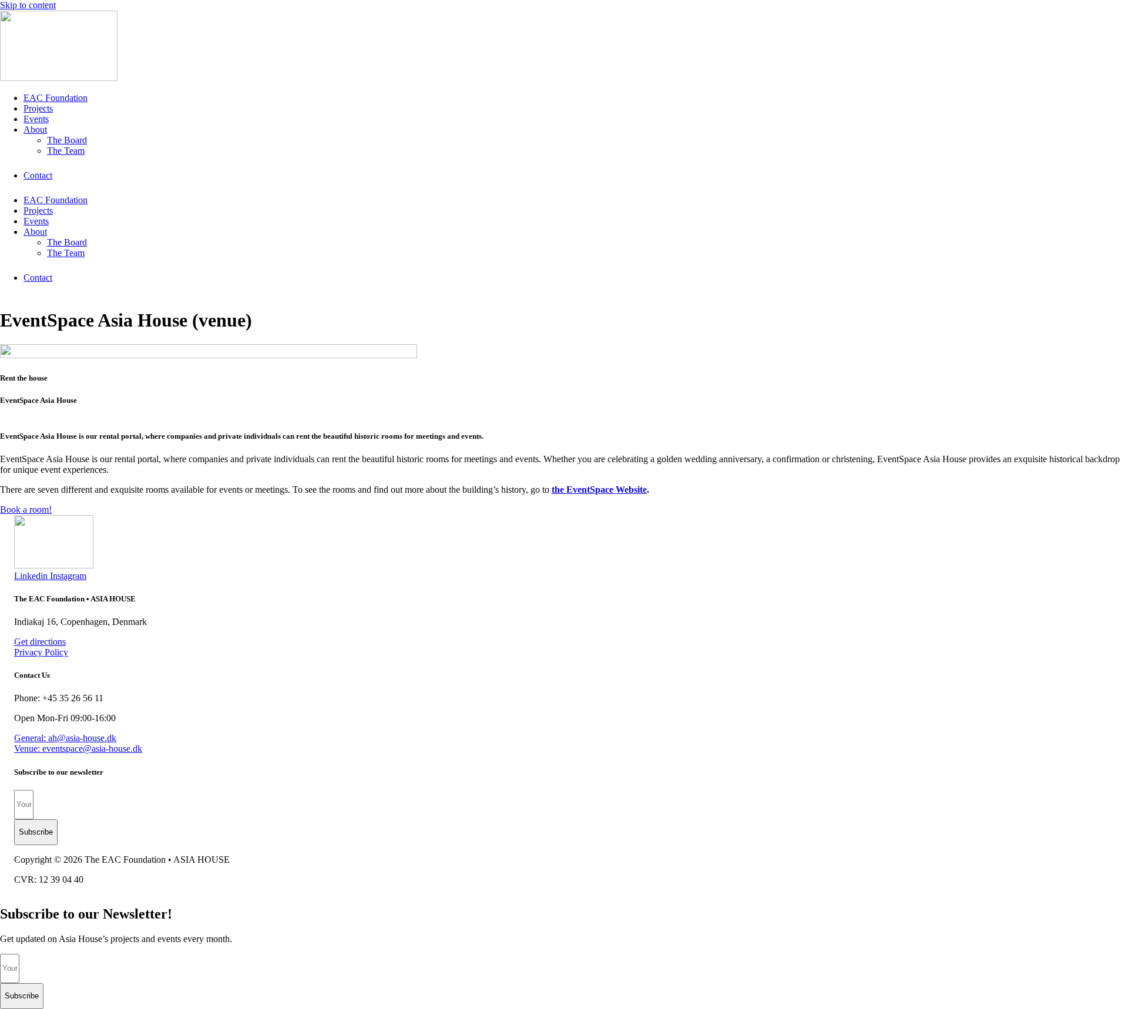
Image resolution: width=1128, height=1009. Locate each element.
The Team (66, 151)
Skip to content (28, 5)
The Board (67, 140)
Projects (38, 108)
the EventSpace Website (599, 490)
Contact (38, 175)
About (35, 129)
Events (36, 119)
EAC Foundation (56, 98)
